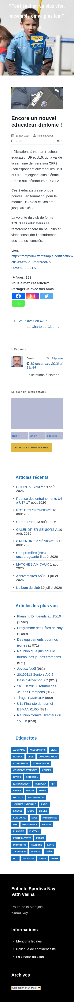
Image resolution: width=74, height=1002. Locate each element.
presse (40, 838)
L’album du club (28, 588)
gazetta (18, 797)
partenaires (50, 818)
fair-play (40, 784)
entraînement (21, 784)
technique (19, 851)
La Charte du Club (30, 957)
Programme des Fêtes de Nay (40, 628)
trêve (49, 851)
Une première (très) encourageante (31, 555)
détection (32, 777)
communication (48, 757)
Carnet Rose (25, 522)
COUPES (46, 770)
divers (17, 777)
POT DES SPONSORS (33, 510)
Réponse (57, 358)
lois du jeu (19, 818)
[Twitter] (46, 296)
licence (17, 811)
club (31, 757)
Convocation (41, 763)
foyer (42, 790)
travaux (35, 851)
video (42, 858)
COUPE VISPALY (29, 487)
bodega (18, 757)
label (44, 804)
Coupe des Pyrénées (25, 770)
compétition (20, 763)
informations (36, 797)
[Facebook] (18, 296)
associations (38, 750)
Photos (46, 824)
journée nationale (24, 804)
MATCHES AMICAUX (32, 564)
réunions (36, 845)
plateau (34, 831)
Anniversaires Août (30, 576)
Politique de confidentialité (36, 949)
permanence (29, 824)
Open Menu (50, 43)
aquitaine (19, 750)
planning (18, 831)
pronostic (19, 845)
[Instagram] (32, 296)
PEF (15, 824)
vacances (28, 858)
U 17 (15, 858)
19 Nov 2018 (23, 135)
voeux (54, 858)
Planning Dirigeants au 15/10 (39, 616)
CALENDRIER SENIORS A (36, 530)
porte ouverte (22, 838)
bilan (54, 750)
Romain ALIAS (45, 135)
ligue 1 (43, 811)
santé (50, 845)
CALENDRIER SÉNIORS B (37, 541)
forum (30, 790)
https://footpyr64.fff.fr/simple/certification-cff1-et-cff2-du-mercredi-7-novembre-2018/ (42, 262)
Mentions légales (29, 941)
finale (17, 790)
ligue (31, 811)
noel (34, 818)
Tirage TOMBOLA (30, 698)
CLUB (19, 141)
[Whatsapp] (18, 303)
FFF (53, 784)
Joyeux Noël (26, 669)
